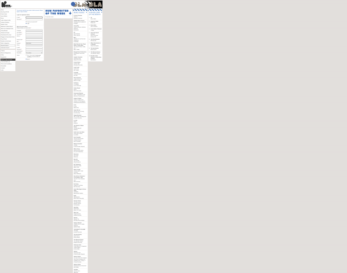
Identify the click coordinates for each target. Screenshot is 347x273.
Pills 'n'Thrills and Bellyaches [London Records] (80, 116)
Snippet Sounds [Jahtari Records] (77, 214)
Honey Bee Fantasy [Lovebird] (79, 133)
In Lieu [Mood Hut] (76, 106)
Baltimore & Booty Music (7, 26)
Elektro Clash (4, 24)
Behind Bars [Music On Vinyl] (77, 209)
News (2, 10)
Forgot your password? (32, 21)
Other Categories (5, 43)
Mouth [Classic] (76, 122)
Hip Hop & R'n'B (5, 12)
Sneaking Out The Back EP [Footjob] (80, 22)
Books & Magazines (6, 53)
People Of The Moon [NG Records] (78, 185)
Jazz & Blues (4, 16)
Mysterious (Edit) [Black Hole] (77, 166)
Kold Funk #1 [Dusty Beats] (78, 236)
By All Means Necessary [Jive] (80, 53)
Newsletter (3, 66)
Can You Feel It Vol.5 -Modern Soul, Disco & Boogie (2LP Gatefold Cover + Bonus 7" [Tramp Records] (80, 259)
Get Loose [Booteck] (76, 155)
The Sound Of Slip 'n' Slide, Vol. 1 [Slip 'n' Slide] (80, 46)
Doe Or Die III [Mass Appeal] (77, 34)
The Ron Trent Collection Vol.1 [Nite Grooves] (79, 179)
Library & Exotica (5, 22)
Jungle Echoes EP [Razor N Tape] (78, 79)
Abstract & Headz (5, 32)
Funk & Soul (4, 14)
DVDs (2, 55)
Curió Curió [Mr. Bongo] (76, 69)
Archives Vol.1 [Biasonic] (77, 271)
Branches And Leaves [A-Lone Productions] (78, 150)
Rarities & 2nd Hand (6, 41)
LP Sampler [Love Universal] (77, 84)
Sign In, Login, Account (6, 59)
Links (2, 70)
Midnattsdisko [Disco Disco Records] (79, 197)
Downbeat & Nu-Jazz (6, 35)
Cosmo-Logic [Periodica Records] (78, 63)
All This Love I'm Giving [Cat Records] (79, 111)
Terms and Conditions (6, 63)
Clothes (3, 50)
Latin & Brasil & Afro (6, 20)
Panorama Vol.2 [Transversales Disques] (79, 253)
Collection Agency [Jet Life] (78, 74)
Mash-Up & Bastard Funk (7, 28)
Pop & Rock (4, 39)
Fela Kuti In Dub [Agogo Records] (78, 58)
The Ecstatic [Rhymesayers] (77, 160)
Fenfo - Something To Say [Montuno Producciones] (79, 94)
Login (28, 23)
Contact (3, 68)
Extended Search (5, 47)
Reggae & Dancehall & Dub (8, 37)
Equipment (3, 57)
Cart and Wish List (5, 61)
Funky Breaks (4, 30)
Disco (2, 18)
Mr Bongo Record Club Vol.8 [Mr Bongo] (80, 266)
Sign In (28, 59)
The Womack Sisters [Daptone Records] (78, 241)
